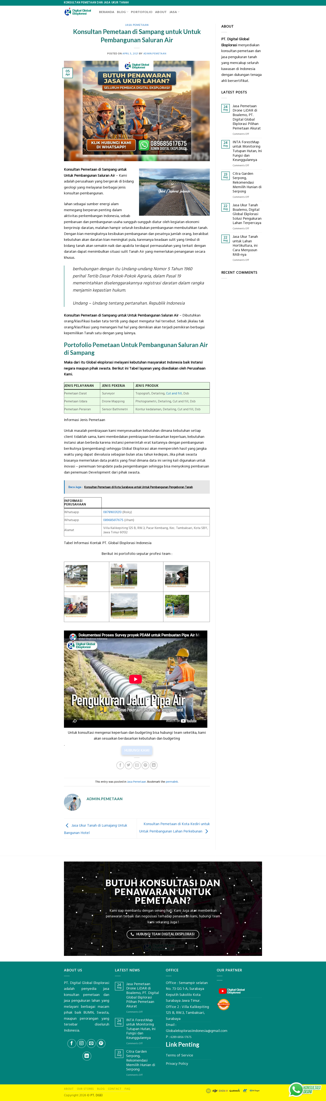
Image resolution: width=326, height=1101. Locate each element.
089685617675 (113, 520)
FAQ (127, 1089)
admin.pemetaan (154, 53)
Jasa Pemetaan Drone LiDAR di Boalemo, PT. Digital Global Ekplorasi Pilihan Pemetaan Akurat (247, 117)
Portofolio (141, 12)
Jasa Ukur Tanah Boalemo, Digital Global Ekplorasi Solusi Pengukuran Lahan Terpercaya (247, 214)
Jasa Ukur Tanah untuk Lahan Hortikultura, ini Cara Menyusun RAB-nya (245, 246)
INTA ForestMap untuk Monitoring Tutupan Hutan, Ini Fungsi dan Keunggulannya (247, 151)
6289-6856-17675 (181, 1037)
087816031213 (112, 512)
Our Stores (85, 1089)
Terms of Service (179, 1055)
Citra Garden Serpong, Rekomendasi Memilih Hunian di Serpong (247, 183)
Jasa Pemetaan (136, 24)
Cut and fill (174, 393)
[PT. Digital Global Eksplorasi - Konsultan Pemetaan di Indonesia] (78, 12)
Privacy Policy (177, 1063)
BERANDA (106, 12)
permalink (172, 782)
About (161, 12)
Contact (114, 1089)
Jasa (173, 12)
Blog (121, 12)
